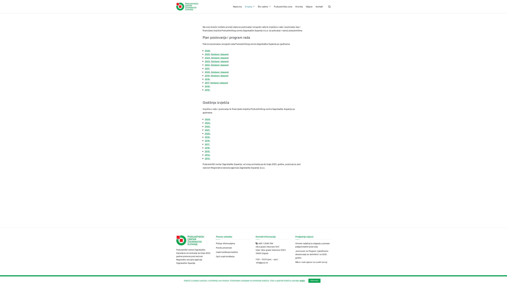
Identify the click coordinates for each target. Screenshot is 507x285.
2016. (207, 86)
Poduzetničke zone (283, 6)
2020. (207, 72)
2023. (207, 123)
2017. (207, 83)
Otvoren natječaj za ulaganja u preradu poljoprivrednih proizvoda (312, 245)
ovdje (302, 280)
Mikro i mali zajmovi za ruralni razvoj (311, 262)
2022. (207, 126)
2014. (207, 155)
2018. (207, 79)
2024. (207, 119)
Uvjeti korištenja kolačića (227, 252)
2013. (207, 158)
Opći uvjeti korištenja (225, 256)
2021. (207, 68)
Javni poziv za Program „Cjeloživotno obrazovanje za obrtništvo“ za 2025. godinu (311, 254)
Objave (309, 6)
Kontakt (319, 6)
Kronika (299, 6)
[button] (253, 6)
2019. (207, 75)
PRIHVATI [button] (314, 281)
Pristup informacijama (225, 243)
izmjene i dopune (220, 54)
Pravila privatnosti (224, 248)
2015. (207, 90)
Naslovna (237, 6)
